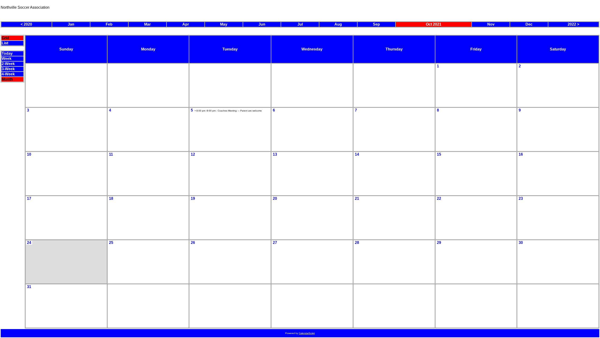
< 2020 (26, 24)
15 (439, 154)
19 (193, 198)
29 (439, 243)
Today (7, 53)
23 (521, 198)
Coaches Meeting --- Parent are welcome (240, 110)
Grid (5, 38)
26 (193, 243)
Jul (300, 24)
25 (111, 243)
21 (357, 198)
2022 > (573, 24)
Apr (185, 24)
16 (521, 154)
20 (275, 198)
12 (193, 154)
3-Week (8, 69)
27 (275, 243)
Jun (262, 24)
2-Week (8, 64)
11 (111, 154)
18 (111, 198)
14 (357, 154)
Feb (109, 24)
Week (6, 59)
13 (275, 154)
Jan (71, 24)
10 (29, 154)
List (5, 43)
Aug (338, 24)
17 (29, 198)
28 (357, 243)
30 (521, 243)
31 (29, 287)
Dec (528, 24)
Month (7, 79)
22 (439, 198)
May (223, 24)
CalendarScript (307, 333)
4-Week (8, 74)
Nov (491, 24)
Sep (376, 24)
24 (29, 243)
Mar (147, 24)
